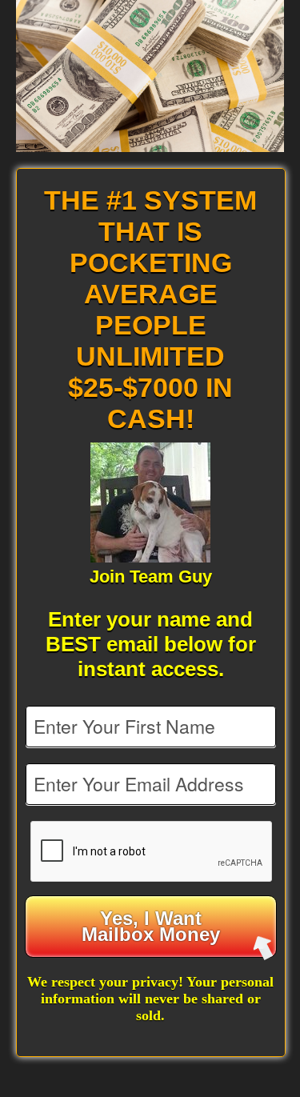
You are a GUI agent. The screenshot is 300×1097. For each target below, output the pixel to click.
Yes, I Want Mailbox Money (151, 926)
